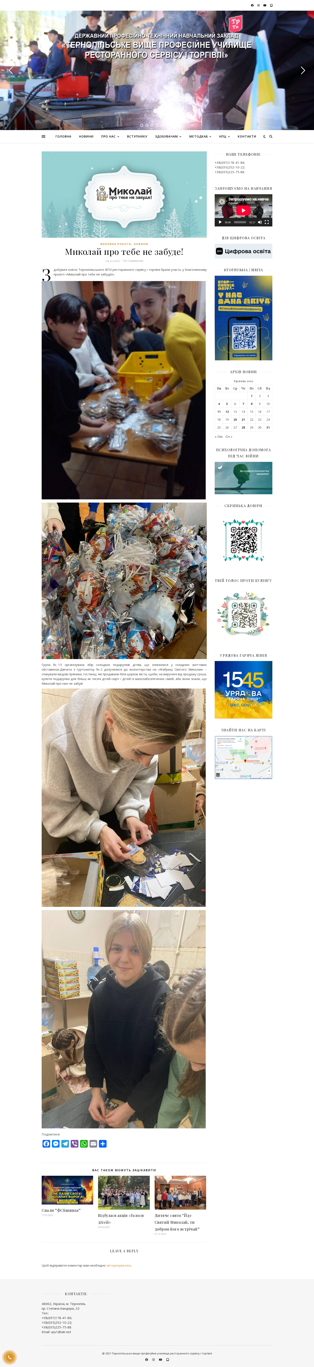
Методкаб (198, 136)
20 (235, 419)
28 (243, 427)
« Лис (219, 436)
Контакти (247, 136)
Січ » (229, 436)
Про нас (108, 136)
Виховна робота (115, 244)
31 (268, 427)
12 (227, 411)
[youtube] (265, 5)
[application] (243, 210)
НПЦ (222, 136)
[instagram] (258, 5)
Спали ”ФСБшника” (61, 1210)
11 (219, 411)
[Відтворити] (220, 222)
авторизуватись (119, 1265)
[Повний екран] (267, 222)
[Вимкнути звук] (260, 222)
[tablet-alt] (271, 5)
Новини (86, 136)
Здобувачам (166, 136)
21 (243, 419)
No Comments (133, 260)
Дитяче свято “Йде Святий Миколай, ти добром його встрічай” (177, 1222)
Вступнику (137, 136)
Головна (63, 136)
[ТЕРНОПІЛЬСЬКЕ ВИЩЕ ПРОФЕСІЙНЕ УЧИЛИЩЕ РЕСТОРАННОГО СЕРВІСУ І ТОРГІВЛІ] (157, 47)
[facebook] (252, 5)
